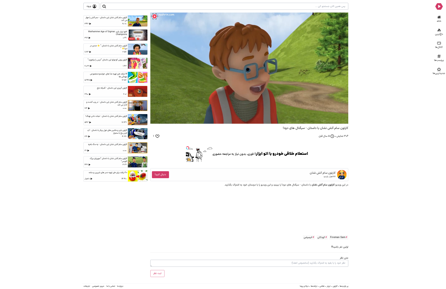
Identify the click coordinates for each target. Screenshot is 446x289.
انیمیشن (308, 237)
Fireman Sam (337, 237)
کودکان (321, 237)
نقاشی (321, 286)
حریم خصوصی (98, 286)
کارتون (335, 286)
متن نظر (344, 258)
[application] (249, 68)
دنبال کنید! (160, 174)
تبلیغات (86, 286)
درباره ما (120, 286)
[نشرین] (438, 6)
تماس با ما (110, 286)
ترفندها (314, 286)
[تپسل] (187, 148)
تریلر (328, 286)
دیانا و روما (304, 286)
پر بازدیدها (344, 286)
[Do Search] (104, 6)
